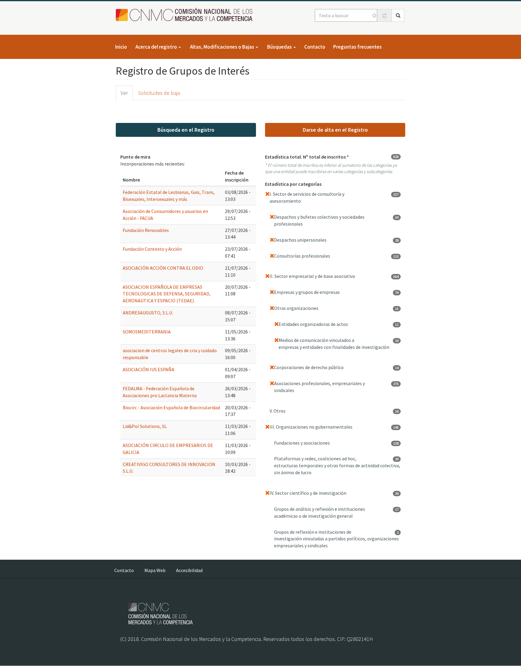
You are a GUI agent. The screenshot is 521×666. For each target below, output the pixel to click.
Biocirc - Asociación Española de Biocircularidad (171, 407)
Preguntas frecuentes (357, 46)
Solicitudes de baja (159, 92)
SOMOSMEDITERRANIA (147, 332)
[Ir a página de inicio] (186, 15)
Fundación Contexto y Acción (152, 249)
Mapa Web (155, 570)
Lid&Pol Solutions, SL (145, 426)
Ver (124, 92)
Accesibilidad (189, 570)
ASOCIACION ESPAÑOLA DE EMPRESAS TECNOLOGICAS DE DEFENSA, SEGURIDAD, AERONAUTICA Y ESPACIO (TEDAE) (166, 294)
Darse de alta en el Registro (335, 129)
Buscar (398, 15)
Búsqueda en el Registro (185, 129)
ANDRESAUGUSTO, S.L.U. (148, 313)
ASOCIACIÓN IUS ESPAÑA (148, 369)
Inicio (121, 46)
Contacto (314, 46)
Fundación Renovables (146, 230)
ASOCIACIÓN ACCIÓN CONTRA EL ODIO (163, 268)
